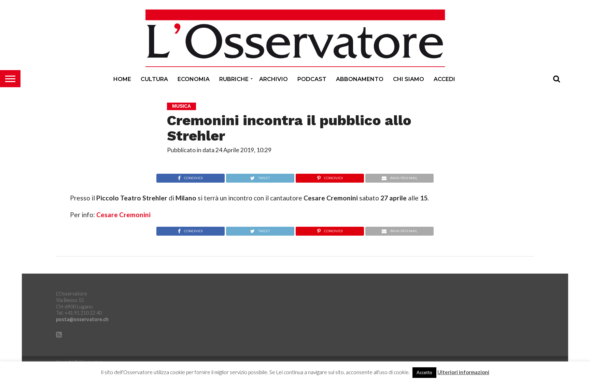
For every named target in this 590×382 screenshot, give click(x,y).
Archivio (273, 79)
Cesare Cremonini (123, 215)
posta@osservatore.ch (82, 319)
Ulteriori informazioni (463, 372)
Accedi (444, 79)
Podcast (311, 79)
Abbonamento (359, 79)
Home (122, 79)
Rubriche (234, 79)
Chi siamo (408, 79)
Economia (194, 79)
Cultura (154, 79)
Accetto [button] (424, 372)
